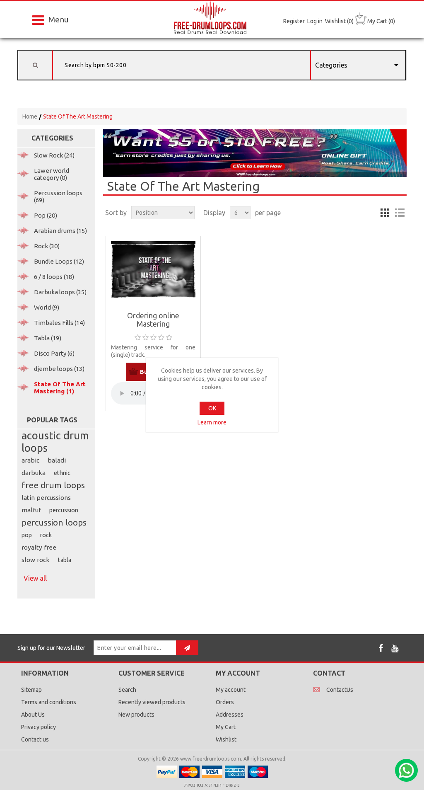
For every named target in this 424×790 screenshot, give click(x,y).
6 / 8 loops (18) (54, 276)
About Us (33, 714)
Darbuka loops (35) (60, 292)
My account (231, 689)
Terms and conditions (48, 702)
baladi (57, 460)
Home (29, 116)
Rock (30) (47, 246)
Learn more (212, 422)
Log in (315, 21)
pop (27, 535)
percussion (63, 510)
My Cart (226, 727)
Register (294, 21)
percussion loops (54, 522)
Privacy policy (38, 727)
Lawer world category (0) (51, 174)
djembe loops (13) (59, 368)
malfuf (31, 510)
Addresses (229, 714)
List (400, 212)
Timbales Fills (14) (59, 322)
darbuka (34, 472)
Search (127, 689)
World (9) (46, 307)
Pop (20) (45, 215)
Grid (385, 212)
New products (136, 714)
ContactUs (339, 689)
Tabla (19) (47, 338)
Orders (225, 702)
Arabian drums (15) (60, 230)
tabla (64, 560)
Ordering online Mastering (153, 320)
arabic (30, 460)
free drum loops (53, 485)
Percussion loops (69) (58, 196)
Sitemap (31, 689)
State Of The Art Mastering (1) (60, 387)
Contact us (35, 739)
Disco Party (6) (54, 353)
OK (212, 408)
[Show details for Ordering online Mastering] (153, 269)
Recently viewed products (152, 702)
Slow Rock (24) (54, 155)
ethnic (62, 473)
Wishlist (226, 739)
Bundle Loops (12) (59, 261)
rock (46, 535)
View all (35, 578)
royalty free (39, 547)
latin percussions (46, 497)
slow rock (36, 559)
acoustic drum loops (55, 441)
